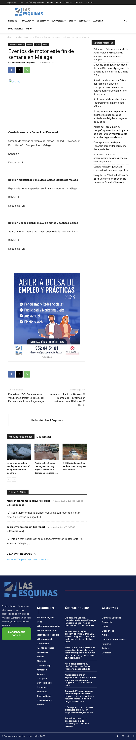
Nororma (41, 21)
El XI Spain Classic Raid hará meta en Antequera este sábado (74, 466)
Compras (83, 21)
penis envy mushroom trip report (26, 526)
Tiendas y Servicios (23, 37)
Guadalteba (57, 21)
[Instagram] (123, 736)
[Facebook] (11, 70)
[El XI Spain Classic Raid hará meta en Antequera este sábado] (75, 452)
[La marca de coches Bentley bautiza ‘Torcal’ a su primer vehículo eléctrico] (19, 452)
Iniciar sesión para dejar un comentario (27, 559)
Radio (58, 2)
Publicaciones (15, 28)
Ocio (71, 21)
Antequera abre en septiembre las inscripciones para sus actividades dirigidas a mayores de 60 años (110, 116)
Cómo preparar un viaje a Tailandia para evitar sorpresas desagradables (110, 146)
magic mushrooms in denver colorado (28, 500)
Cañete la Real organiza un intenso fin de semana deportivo (111, 168)
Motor (38, 37)
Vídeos (50, 2)
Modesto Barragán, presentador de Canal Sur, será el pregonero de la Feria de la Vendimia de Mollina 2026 (111, 69)
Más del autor (43, 436)
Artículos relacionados (21, 436)
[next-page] (14, 479)
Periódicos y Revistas (35, 2)
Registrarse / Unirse (15, 2)
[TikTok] (128, 736)
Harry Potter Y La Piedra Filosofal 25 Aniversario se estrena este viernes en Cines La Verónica (111, 179)
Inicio (9, 37)
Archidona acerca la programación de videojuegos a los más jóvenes (110, 158)
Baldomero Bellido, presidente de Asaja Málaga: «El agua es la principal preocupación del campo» (111, 54)
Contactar (68, 2)
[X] (19, 70)
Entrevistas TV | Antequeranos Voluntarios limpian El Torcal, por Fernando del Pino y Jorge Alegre (26, 398)
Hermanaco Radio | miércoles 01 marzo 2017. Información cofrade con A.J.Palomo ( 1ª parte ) (67, 399)
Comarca (26, 21)
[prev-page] (9, 479)
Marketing (98, 21)
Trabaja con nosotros (84, 2)
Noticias (12, 21)
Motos (45, 44)
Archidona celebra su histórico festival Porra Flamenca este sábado (110, 103)
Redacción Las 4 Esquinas (23, 62)
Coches (37, 44)
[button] (125, 21)
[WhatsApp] (27, 70)
